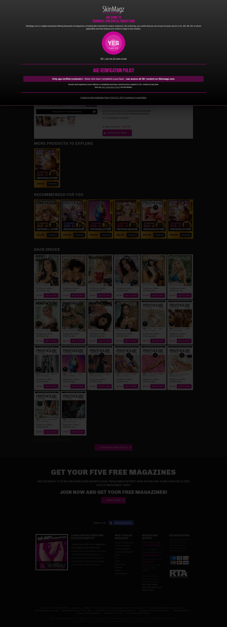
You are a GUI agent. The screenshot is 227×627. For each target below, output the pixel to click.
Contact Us (85, 98)
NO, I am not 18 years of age (114, 59)
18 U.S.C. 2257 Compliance (123, 98)
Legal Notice (141, 98)
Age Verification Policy (111, 87)
